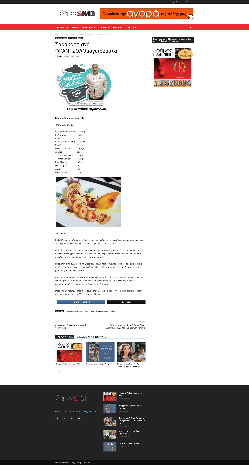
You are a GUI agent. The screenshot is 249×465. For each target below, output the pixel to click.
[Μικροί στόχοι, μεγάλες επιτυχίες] (109, 434)
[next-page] (61, 371)
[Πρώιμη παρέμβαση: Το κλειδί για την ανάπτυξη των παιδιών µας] (131, 352)
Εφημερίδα (130, 27)
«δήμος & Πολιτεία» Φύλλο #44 (67, 364)
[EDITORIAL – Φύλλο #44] (109, 446)
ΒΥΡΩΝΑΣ (71, 27)
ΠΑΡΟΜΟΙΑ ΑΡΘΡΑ (65, 337)
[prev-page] (56, 371)
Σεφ (86, 311)
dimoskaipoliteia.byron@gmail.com (81, 411)
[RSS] (71, 418)
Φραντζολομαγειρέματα (99, 311)
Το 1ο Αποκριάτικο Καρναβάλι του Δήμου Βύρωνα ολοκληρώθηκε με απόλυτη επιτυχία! (126, 326)
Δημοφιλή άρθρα (69, 34)
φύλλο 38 (114, 311)
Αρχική (60, 27)
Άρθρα (80, 38)
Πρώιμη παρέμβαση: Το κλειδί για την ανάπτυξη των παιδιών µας (132, 420)
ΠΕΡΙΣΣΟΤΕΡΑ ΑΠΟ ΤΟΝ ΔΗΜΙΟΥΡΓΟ (91, 337)
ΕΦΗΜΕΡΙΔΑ (72, 38)
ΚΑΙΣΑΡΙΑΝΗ (87, 27)
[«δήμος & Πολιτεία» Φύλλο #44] (69, 352)
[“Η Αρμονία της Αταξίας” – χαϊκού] (100, 352)
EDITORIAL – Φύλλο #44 (129, 444)
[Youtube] (78, 418)
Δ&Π (60, 56)
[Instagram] (64, 418)
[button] (191, 27)
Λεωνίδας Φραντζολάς (74, 311)
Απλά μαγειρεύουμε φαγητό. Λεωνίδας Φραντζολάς (72, 326)
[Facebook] (57, 418)
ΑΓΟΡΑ (116, 27)
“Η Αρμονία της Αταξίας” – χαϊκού (99, 364)
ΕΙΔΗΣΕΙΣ (103, 27)
